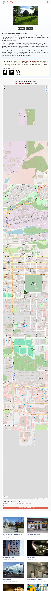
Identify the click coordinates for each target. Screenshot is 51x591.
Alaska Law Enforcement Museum (33, 534)
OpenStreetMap (41, 498)
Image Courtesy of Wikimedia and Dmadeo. (8, 57)
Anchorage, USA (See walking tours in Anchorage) (20, 503)
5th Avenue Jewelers (31, 557)
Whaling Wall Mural (7, 579)
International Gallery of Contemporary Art (35, 579)
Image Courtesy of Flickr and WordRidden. (9, 559)
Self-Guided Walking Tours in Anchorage (29, 61)
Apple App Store (33, 63)
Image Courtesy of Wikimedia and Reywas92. (10, 581)
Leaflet (36, 498)
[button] (25, 291)
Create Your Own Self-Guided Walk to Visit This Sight (25, 83)
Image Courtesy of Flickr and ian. (32, 559)
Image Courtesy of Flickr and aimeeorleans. (33, 536)
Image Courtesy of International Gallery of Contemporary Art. (36, 581)
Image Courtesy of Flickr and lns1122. (8, 537)
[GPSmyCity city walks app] (9, 2)
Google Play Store (42, 63)
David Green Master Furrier (8, 557)
